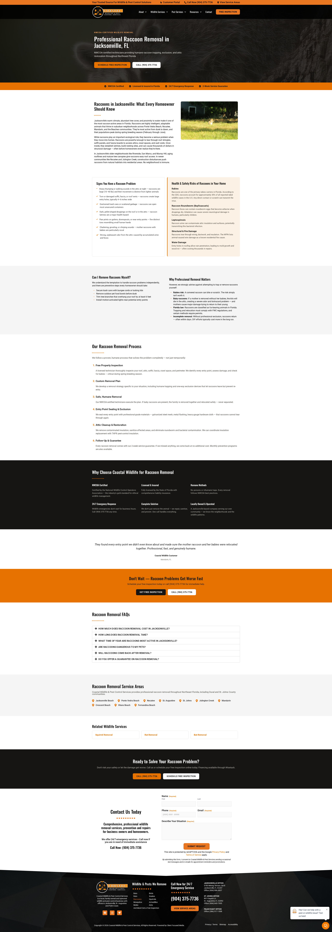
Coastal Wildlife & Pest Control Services (124, 925)
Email (205, 810)
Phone (169, 810)
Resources (194, 11)
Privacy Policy (218, 852)
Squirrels (152, 899)
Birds (151, 893)
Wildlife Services (158, 11)
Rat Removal (151, 735)
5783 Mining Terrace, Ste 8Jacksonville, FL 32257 (214, 887)
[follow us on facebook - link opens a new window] (105, 912)
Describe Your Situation (178, 821)
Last (199, 799)
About (141, 11)
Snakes (152, 896)
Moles (135, 905)
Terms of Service (193, 855)
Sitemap (222, 924)
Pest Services (177, 11)
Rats (135, 896)
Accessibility (233, 924)
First (163, 799)
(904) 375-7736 (185, 898)
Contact (208, 11)
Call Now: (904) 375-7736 (125, 847)
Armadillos (153, 902)
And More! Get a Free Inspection (146, 908)
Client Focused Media (175, 925)
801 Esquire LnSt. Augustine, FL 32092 (213, 899)
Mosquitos (137, 902)
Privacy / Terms (211, 924)
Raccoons (137, 899)
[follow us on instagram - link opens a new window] (112, 912)
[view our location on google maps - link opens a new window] (119, 912)
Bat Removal (200, 735)
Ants (151, 905)
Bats (135, 893)
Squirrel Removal (104, 735)
